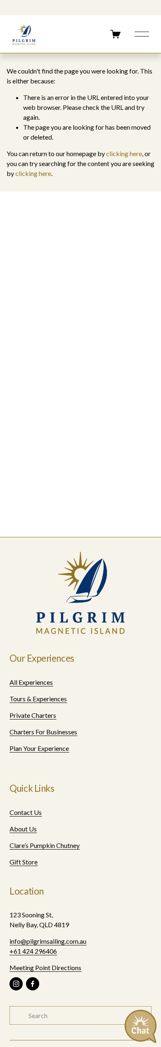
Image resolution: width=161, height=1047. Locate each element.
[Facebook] (32, 983)
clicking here (124, 153)
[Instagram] (16, 983)
